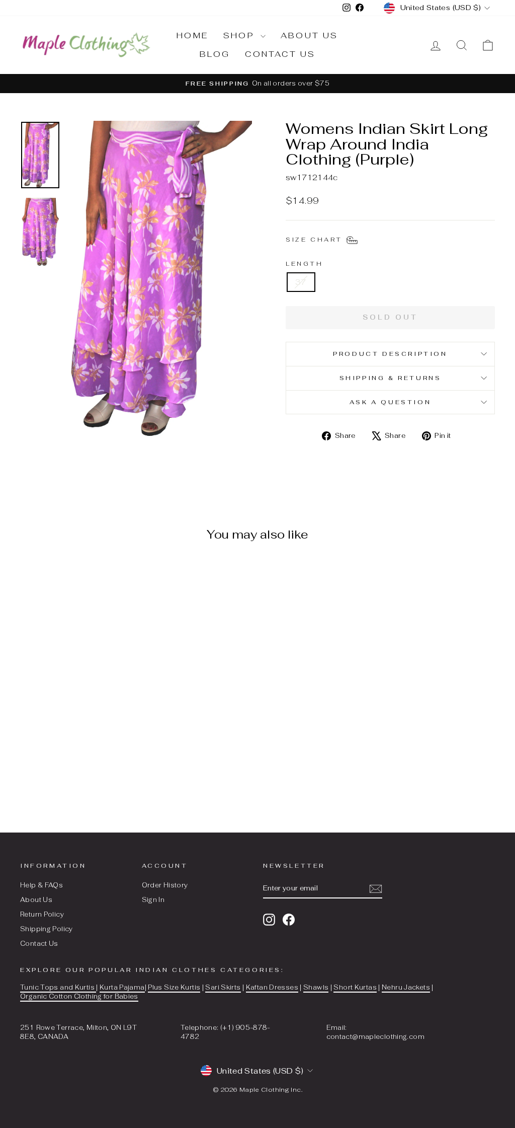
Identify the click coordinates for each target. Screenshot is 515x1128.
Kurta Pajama (122, 987)
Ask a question (390, 402)
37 (301, 282)
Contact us (280, 54)
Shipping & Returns (390, 378)
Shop (240, 35)
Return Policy (42, 914)
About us (309, 35)
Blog (215, 54)
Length (304, 264)
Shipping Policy (46, 929)
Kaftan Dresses (272, 987)
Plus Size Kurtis (174, 987)
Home (192, 35)
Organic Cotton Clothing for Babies (79, 996)
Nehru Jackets (406, 987)
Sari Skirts (222, 987)
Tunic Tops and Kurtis (58, 987)
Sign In (153, 899)
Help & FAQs (41, 885)
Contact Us (39, 943)
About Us (36, 899)
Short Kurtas (355, 987)
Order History (165, 885)
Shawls (315, 987)
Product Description (390, 354)
